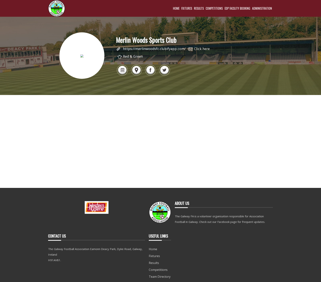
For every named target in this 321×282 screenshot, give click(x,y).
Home (153, 249)
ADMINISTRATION (262, 8)
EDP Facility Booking (237, 8)
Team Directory (160, 277)
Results (154, 263)
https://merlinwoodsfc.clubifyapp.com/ (154, 48)
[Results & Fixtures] (122, 75)
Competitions (158, 270)
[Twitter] (164, 75)
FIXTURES (186, 8)
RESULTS (199, 8)
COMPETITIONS (214, 8)
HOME (176, 8)
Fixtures (154, 256)
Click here (202, 48)
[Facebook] (150, 75)
